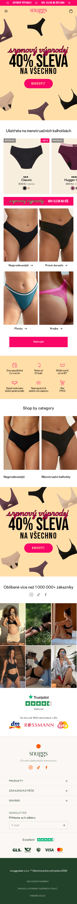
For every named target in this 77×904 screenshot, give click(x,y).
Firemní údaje (37, 896)
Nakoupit (38, 83)
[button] (71, 11)
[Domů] (38, 11)
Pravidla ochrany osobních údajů (37, 889)
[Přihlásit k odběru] (64, 825)
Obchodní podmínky (38, 882)
